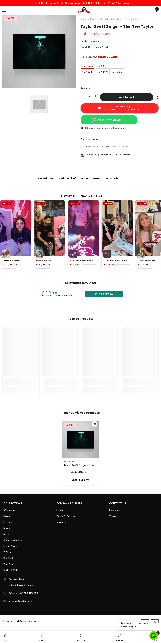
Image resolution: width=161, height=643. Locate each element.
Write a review (104, 297)
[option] (80, 4)
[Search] (13, 13)
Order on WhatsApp (109, 123)
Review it (112, 182)
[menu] (4, 13)
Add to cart (126, 100)
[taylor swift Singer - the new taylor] (80, 442)
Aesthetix (95, 44)
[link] (21, 387)
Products (95, 22)
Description (46, 182)
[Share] (156, 100)
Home (83, 22)
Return (97, 182)
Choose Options (80, 483)
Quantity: (85, 91)
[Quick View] (94, 427)
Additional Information (73, 182)
